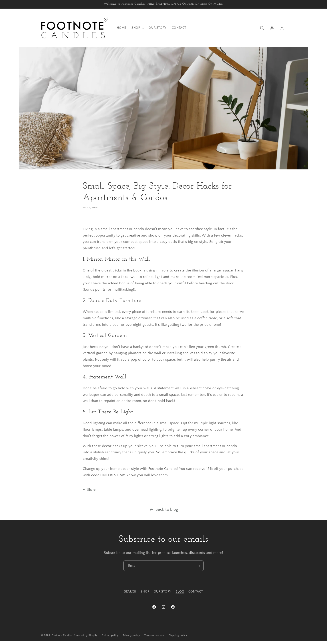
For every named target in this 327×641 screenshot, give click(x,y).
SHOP (145, 591)
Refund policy (110, 635)
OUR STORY (162, 591)
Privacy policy (131, 635)
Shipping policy (178, 635)
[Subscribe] (198, 566)
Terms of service (154, 635)
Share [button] (91, 490)
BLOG (180, 591)
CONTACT (195, 591)
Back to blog (166, 509)
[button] (137, 27)
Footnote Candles (62, 635)
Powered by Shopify (85, 635)
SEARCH (130, 591)
